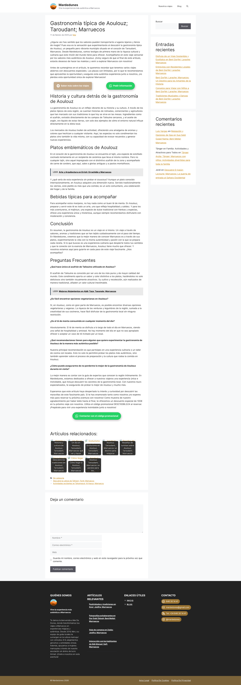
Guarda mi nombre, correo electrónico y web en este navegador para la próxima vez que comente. (97, 560)
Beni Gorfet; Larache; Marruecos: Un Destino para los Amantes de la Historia (173, 80)
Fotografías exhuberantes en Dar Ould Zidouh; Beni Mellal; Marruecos (102, 618)
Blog (179, 6)
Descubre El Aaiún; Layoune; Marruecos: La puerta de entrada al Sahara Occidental (173, 174)
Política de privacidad (181, 680)
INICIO (130, 600)
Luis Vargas (161, 131)
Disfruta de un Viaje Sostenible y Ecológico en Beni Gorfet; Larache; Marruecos (173, 59)
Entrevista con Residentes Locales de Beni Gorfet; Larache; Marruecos (173, 70)
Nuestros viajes (165, 6)
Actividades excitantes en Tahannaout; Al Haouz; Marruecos (78, 483)
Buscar (159, 21)
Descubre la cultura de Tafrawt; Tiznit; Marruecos (73, 481)
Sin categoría (58, 478)
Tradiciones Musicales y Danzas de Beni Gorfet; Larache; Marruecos (172, 98)
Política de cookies (160, 680)
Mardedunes (68, 5)
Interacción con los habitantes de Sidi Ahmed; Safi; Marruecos (103, 644)
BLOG (130, 604)
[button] (187, 6)
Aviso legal (144, 680)
